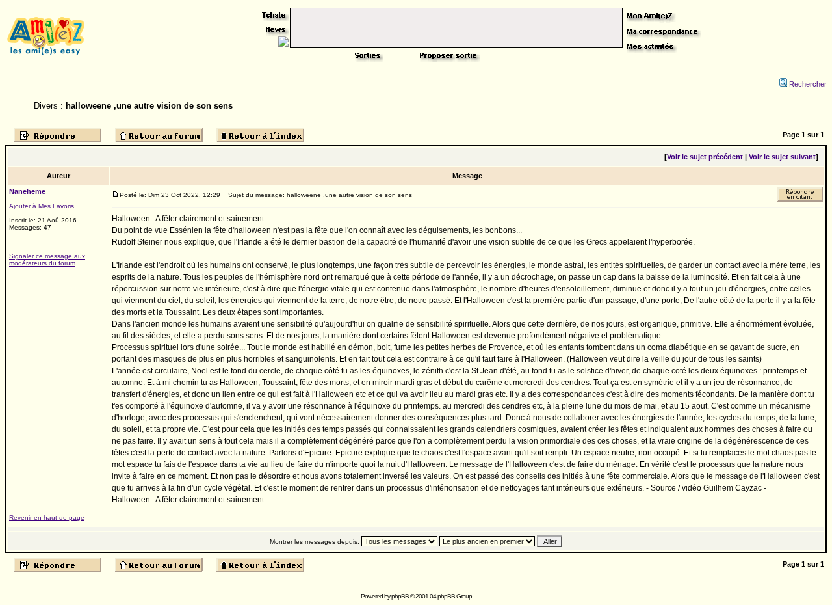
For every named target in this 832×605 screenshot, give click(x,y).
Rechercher (808, 84)
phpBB (400, 596)
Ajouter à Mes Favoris (41, 205)
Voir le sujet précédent (705, 157)
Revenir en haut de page (46, 517)
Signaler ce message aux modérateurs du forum (47, 259)
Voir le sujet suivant (782, 157)
